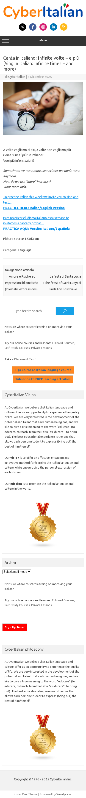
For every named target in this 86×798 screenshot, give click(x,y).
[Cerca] (64, 311)
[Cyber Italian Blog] (43, 18)
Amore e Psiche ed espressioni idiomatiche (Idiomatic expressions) (22, 283)
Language (24, 250)
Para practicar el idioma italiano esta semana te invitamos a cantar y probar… (36, 223)
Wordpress (63, 794)
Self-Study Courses (17, 347)
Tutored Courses (63, 343)
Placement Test (24, 359)
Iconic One (21, 794)
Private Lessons (41, 347)
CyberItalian (16, 77)
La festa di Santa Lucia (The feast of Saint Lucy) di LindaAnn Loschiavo (62, 283)
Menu (43, 40)
